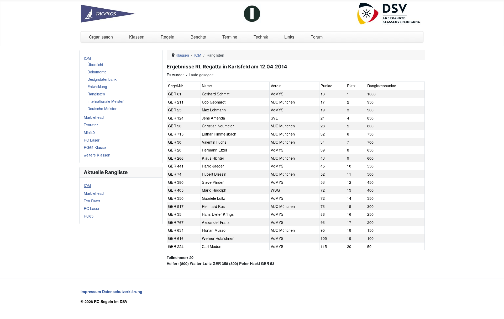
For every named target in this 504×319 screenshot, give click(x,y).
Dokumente (97, 71)
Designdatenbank (102, 79)
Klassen (136, 37)
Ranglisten (96, 93)
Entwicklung (97, 86)
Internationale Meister (105, 101)
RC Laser (91, 140)
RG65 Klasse (95, 147)
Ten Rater (92, 200)
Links (289, 37)
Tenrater (91, 124)
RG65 (88, 216)
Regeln (167, 37)
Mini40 (89, 132)
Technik (261, 37)
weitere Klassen (97, 155)
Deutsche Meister (102, 108)
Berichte (198, 37)
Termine (229, 37)
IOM (87, 58)
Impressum (91, 291)
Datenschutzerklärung (122, 291)
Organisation (101, 37)
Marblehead (94, 117)
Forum (317, 37)
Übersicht (95, 64)
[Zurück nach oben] (495, 310)
